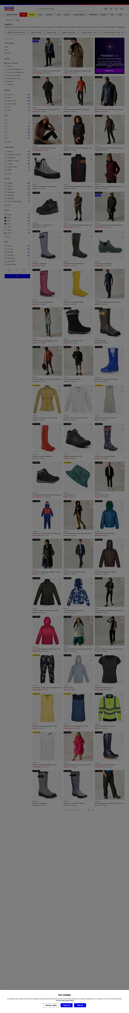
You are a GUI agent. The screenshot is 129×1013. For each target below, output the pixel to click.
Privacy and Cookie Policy (65, 1000)
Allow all (80, 1005)
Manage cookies (51, 1005)
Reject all (66, 1005)
